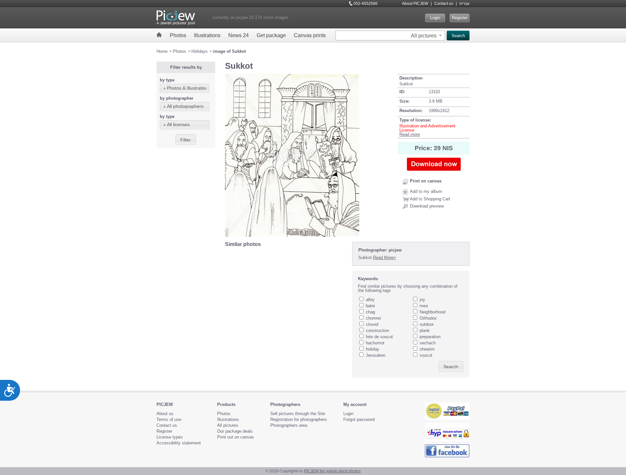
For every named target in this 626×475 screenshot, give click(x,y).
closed (372, 324)
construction (377, 330)
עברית (464, 3)
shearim (427, 349)
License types (169, 437)
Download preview (427, 206)
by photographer (176, 98)
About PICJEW (415, 3)
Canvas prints (310, 35)
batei (370, 305)
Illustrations (207, 35)
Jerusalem (375, 355)
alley (370, 299)
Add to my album (426, 191)
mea (424, 305)
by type (167, 80)
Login (435, 17)
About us (164, 413)
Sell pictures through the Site (297, 413)
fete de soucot (379, 336)
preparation (430, 336)
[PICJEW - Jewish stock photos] (175, 17)
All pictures (227, 425)
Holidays (199, 51)
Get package (271, 35)
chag (370, 311)
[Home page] (159, 34)
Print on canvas (425, 181)
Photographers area (288, 425)
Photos (178, 35)
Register (460, 17)
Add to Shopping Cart (430, 199)
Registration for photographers (298, 419)
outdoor (427, 324)
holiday (372, 349)
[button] (427, 35)
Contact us (443, 3)
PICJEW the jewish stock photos (332, 471)
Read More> (384, 257)
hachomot (375, 342)
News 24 (238, 35)
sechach (428, 342)
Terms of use (168, 419)
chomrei (373, 318)
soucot (426, 355)
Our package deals (235, 431)
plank (425, 330)
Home (162, 51)
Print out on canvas (235, 437)
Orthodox (428, 318)
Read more (409, 134)
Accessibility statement (178, 442)
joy (422, 299)
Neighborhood (432, 311)
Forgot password (359, 419)
